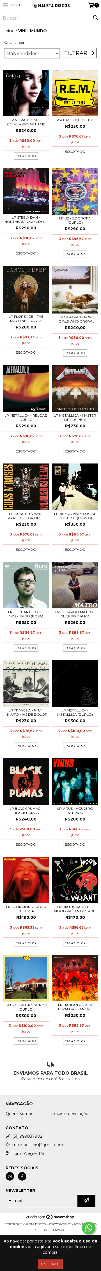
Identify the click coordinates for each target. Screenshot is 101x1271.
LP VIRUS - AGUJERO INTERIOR (75, 810)
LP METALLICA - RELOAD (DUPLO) (26, 417)
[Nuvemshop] (50, 1218)
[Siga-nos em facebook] (22, 1176)
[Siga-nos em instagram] (10, 1176)
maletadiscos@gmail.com (37, 1144)
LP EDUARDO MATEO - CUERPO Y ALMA (75, 614)
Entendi (50, 1264)
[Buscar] (95, 18)
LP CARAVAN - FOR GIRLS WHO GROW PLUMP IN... (75, 319)
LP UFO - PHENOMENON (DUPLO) (26, 1007)
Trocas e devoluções (70, 1113)
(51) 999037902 (27, 1136)
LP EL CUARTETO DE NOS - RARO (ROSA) (26, 614)
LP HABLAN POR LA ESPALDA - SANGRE (75, 1007)
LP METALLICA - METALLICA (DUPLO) (75, 712)
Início (9, 30)
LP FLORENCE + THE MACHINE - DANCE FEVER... (26, 318)
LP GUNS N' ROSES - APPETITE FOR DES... (26, 516)
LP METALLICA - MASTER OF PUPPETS (75, 417)
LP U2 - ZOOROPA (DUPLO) (75, 220)
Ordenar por (14, 42)
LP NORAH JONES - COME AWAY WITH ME (26, 122)
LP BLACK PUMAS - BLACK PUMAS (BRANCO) (26, 810)
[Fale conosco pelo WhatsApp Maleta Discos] (88, 1228)
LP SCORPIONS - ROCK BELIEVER (26, 909)
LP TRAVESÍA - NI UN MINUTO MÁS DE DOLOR (26, 712)
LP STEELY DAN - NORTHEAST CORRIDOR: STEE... (25, 219)
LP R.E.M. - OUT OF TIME (75, 120)
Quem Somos (19, 1113)
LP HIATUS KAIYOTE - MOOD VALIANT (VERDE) (75, 909)
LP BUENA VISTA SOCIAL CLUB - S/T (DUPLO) (75, 516)
